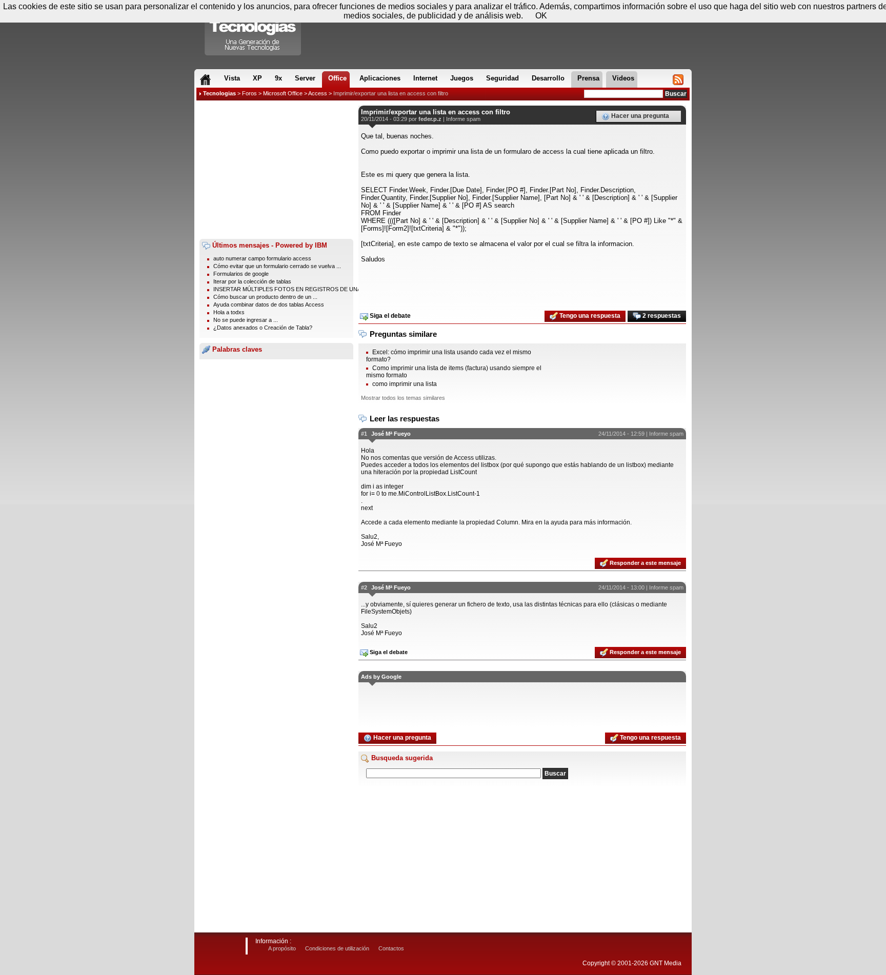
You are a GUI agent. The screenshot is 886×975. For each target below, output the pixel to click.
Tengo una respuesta (589, 315)
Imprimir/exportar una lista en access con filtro (390, 93)
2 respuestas (661, 315)
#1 (364, 434)
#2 (364, 587)
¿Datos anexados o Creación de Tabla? (262, 327)
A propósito (282, 948)
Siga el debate (389, 315)
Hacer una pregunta (639, 115)
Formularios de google (241, 274)
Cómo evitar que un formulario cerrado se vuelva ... (277, 266)
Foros (249, 93)
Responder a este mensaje (644, 563)
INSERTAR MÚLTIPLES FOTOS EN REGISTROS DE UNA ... (290, 289)
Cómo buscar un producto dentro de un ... (265, 297)
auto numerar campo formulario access (262, 258)
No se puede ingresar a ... (245, 320)
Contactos (391, 948)
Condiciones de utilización (337, 948)
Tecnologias (219, 93)
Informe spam (463, 119)
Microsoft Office (283, 93)
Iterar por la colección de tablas (252, 281)
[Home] (205, 79)
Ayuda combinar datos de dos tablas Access (268, 304)
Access (317, 93)
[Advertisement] (276, 170)
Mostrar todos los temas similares (403, 398)
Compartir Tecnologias (253, 30)
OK (541, 15)
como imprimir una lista (404, 384)
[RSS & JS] (678, 79)
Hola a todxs (229, 312)
